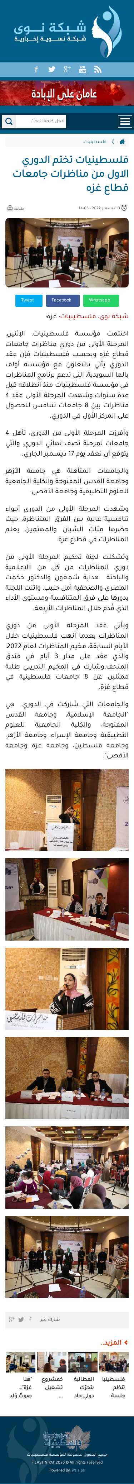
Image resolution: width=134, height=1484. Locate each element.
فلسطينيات (95, 142)
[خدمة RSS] (98, 69)
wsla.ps (78, 1471)
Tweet (28, 300)
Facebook (62, 300)
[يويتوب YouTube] (82, 69)
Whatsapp (100, 300)
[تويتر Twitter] (52, 69)
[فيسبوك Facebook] (36, 69)
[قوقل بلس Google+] (67, 69)
